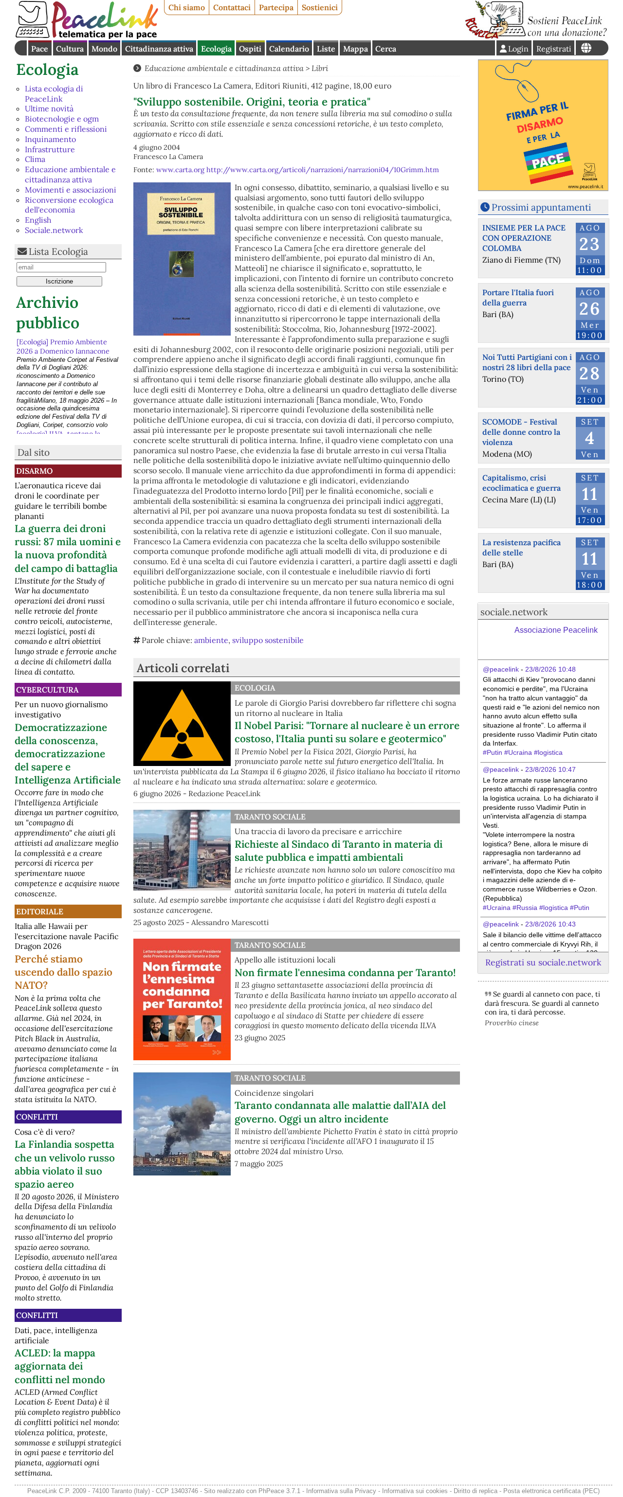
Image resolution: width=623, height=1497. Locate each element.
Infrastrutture (50, 149)
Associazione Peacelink (556, 630)
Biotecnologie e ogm (62, 119)
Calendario (289, 48)
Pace (39, 48)
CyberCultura (47, 690)
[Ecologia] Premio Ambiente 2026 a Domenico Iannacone (63, 346)
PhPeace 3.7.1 (279, 1491)
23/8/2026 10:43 (550, 924)
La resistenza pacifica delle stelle (521, 547)
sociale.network (514, 612)
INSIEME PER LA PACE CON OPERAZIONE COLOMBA (524, 238)
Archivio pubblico (47, 312)
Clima (35, 159)
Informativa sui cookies (415, 1491)
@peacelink (501, 669)
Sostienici (320, 7)
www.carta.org (180, 169)
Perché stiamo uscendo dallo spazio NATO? (63, 972)
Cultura (70, 48)
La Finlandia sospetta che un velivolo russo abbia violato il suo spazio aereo (65, 1164)
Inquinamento (50, 139)
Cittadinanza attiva (159, 48)
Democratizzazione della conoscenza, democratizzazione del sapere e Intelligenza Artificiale (68, 753)
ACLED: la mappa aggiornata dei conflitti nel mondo (60, 1366)
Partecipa (276, 7)
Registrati (553, 48)
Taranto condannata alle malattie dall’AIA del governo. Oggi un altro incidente (340, 1112)
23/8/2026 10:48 (550, 669)
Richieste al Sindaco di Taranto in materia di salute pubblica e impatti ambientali (338, 851)
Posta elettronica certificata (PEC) (551, 1491)
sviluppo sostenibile (268, 640)
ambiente (211, 640)
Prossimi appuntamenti (541, 207)
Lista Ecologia (58, 251)
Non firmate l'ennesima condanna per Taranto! (345, 972)
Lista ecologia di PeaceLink (54, 94)
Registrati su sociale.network (543, 962)
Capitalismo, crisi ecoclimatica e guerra (521, 483)
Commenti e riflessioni (66, 129)
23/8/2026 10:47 (550, 769)
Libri (320, 68)
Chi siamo (186, 7)
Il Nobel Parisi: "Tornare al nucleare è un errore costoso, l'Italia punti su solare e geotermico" (347, 732)
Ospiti (250, 48)
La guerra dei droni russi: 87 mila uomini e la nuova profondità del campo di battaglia (68, 548)
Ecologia (216, 48)
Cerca (385, 48)
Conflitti (37, 1117)
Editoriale (39, 911)
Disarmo (34, 471)
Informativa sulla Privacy (341, 1491)
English (38, 220)
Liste (326, 48)
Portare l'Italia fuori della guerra (518, 297)
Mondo (104, 48)
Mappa (355, 48)
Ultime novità (49, 108)
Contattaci (232, 7)
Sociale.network (54, 230)
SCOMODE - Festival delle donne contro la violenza (521, 432)
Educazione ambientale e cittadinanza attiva (70, 174)
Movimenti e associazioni (70, 190)
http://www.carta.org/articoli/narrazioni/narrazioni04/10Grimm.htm (322, 169)
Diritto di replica (475, 1491)
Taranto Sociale (270, 816)
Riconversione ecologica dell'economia (69, 205)
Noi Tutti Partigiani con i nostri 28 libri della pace (527, 362)
